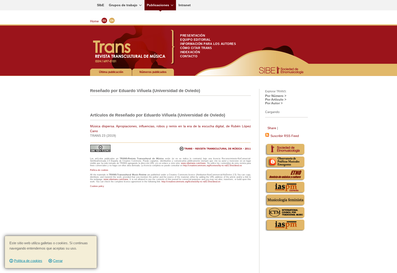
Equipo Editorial (195, 39)
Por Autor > (274, 103)
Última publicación (111, 72)
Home (94, 21)
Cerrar (58, 261)
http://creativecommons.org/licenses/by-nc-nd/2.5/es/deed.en (191, 181)
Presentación (192, 35)
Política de (28, 261)
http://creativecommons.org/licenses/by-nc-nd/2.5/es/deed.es (212, 165)
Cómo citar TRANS (196, 48)
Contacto (188, 56)
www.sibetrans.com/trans (193, 163)
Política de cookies (99, 170)
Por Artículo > (275, 99)
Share (271, 128)
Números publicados (153, 72)
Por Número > (275, 96)
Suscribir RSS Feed (284, 136)
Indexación (190, 52)
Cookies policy (97, 186)
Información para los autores (208, 44)
